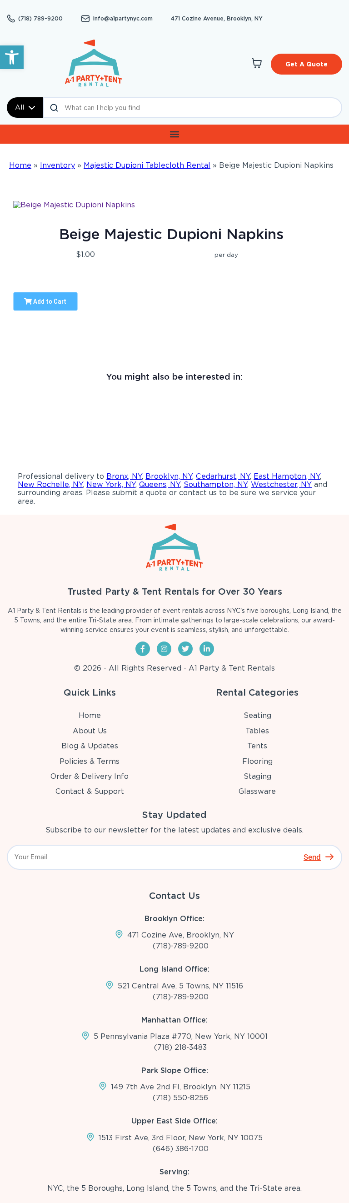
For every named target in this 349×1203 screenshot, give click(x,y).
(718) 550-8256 (180, 1097)
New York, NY (110, 484)
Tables (257, 731)
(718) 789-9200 (40, 18)
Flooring (257, 761)
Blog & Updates (89, 746)
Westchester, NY (281, 484)
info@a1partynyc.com (123, 18)
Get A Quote (306, 64)
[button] (12, 57)
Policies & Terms (90, 761)
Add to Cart (49, 301)
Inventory (57, 165)
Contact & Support (89, 791)
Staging (257, 776)
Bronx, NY (124, 476)
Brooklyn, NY (168, 476)
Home (20, 165)
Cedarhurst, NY (223, 476)
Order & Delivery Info (89, 776)
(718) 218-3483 (180, 1047)
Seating (257, 715)
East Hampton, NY (287, 476)
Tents (257, 746)
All (19, 107)
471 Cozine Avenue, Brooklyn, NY (217, 18)
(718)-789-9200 (181, 946)
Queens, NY (159, 484)
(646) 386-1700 (181, 1148)
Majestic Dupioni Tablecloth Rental (147, 165)
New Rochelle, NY (50, 484)
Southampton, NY (215, 484)
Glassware (257, 791)
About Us (90, 731)
